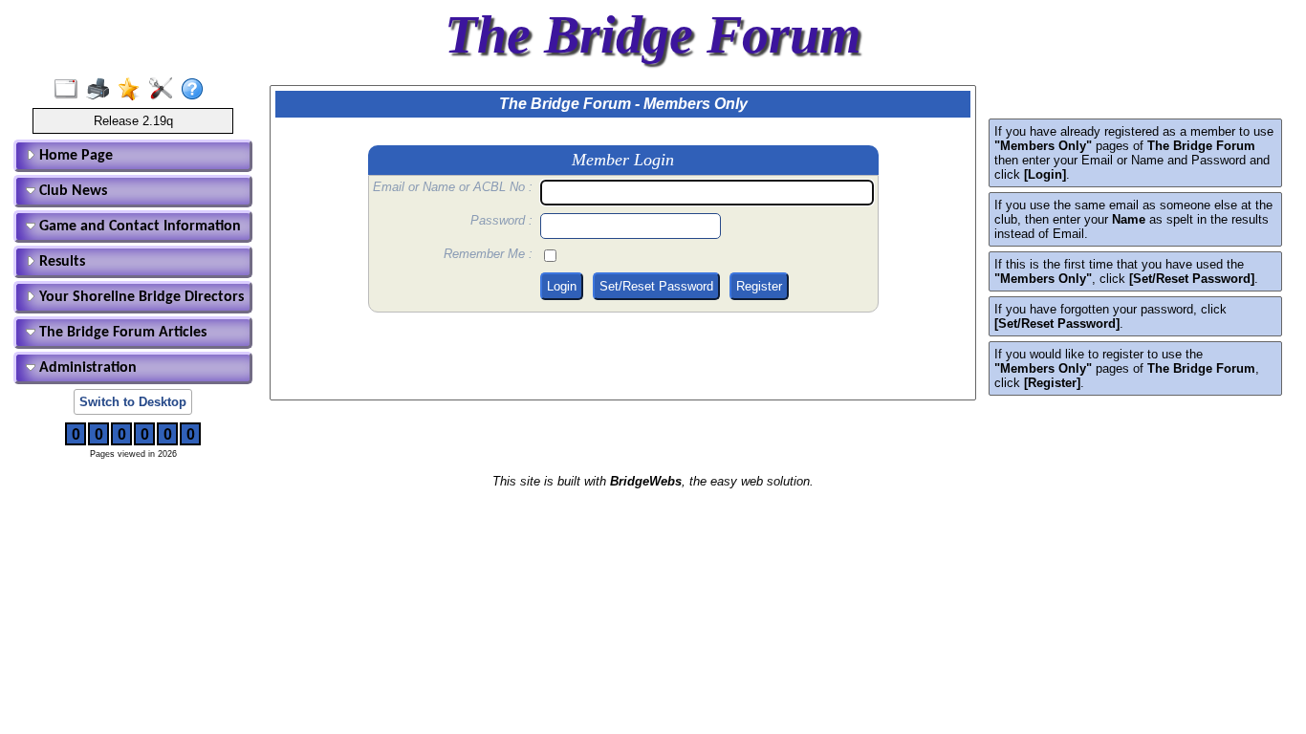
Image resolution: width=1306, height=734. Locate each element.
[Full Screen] (70, 89)
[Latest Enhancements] (133, 89)
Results (60, 262)
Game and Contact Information (138, 226)
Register (759, 286)
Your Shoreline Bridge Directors (139, 297)
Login (562, 286)
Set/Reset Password (656, 286)
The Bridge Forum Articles (121, 332)
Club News (71, 191)
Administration (86, 368)
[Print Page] (102, 89)
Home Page (74, 155)
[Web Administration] (165, 89)
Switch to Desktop (132, 402)
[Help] (196, 89)
